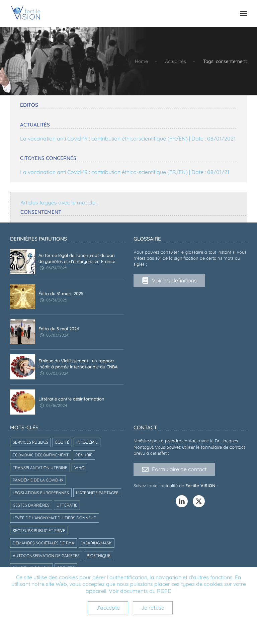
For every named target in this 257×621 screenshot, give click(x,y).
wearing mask (96, 542)
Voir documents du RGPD (140, 591)
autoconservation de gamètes (46, 555)
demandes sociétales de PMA (43, 542)
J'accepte (108, 607)
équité (62, 442)
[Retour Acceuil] (26, 13)
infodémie (87, 442)
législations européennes (41, 492)
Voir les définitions (174, 280)
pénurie (84, 454)
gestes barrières (31, 505)
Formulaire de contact (179, 469)
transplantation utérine (40, 467)
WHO (79, 467)
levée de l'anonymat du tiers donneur (54, 517)
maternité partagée (97, 492)
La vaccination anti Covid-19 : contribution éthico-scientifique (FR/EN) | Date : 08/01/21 (124, 172)
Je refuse (152, 607)
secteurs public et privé (39, 530)
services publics (30, 442)
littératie (67, 505)
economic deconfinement (41, 454)
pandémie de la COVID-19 (38, 479)
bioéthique (98, 555)
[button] (243, 13)
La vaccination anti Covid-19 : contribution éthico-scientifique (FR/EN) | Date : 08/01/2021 (128, 138)
